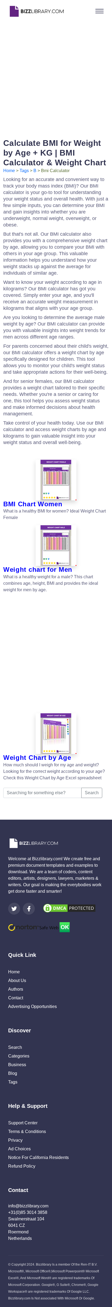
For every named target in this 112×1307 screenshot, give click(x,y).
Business (17, 1064)
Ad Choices (19, 1149)
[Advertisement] (56, 78)
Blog (12, 1073)
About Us (17, 980)
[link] (14, 908)
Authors (15, 989)
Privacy (15, 1140)
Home (9, 170)
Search (92, 792)
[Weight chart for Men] (56, 545)
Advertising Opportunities (32, 1006)
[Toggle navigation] (99, 11)
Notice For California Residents (38, 1157)
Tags (24, 170)
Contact (15, 998)
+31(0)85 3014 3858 (27, 1212)
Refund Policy (21, 1166)
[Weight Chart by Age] (56, 733)
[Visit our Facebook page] (29, 909)
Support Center (23, 1123)
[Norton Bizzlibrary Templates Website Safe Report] (39, 927)
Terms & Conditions (27, 1131)
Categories (18, 1056)
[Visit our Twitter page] (14, 909)
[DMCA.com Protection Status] (69, 907)
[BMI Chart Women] (56, 480)
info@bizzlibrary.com (28, 1206)
